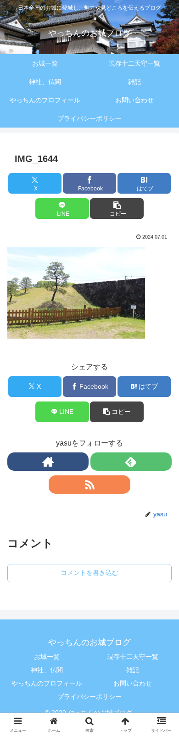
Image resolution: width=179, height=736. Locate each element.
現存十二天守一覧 (132, 656)
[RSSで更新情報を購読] (89, 484)
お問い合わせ (132, 683)
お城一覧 (47, 656)
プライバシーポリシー (89, 696)
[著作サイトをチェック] (48, 461)
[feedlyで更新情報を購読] (131, 461)
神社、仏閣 (47, 670)
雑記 (132, 670)
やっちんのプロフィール (46, 683)
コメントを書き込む (89, 572)
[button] (116, 208)
